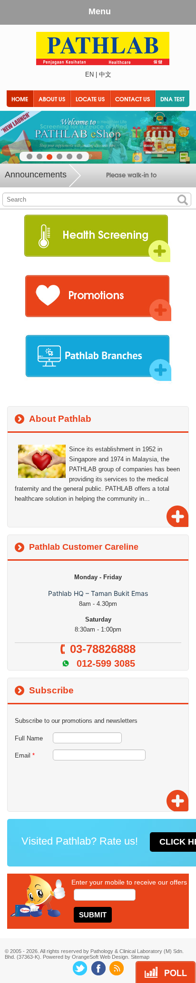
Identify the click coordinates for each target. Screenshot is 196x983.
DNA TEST (172, 98)
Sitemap (140, 957)
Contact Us (132, 98)
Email (25, 755)
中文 (105, 74)
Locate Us (90, 98)
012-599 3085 (106, 663)
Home (19, 98)
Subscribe (51, 690)
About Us (52, 98)
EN (89, 74)
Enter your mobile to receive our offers (129, 882)
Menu (99, 11)
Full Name (29, 738)
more (176, 515)
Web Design (114, 957)
